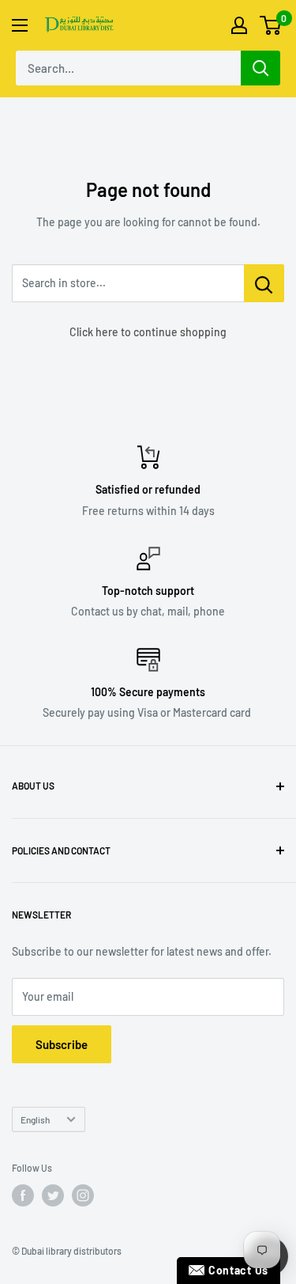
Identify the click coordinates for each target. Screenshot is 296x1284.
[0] (271, 25)
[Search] (260, 68)
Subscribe (62, 1044)
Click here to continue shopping (148, 332)
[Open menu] (20, 25)
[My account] (239, 25)
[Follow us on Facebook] (23, 1195)
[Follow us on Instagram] (83, 1195)
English (35, 1119)
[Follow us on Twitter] (53, 1195)
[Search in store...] (264, 283)
